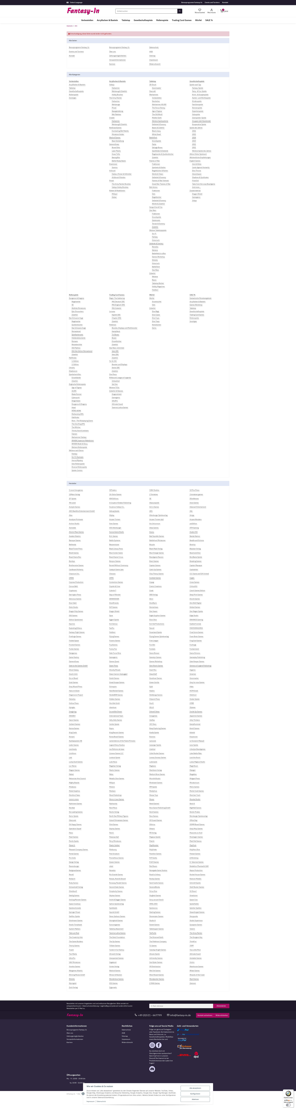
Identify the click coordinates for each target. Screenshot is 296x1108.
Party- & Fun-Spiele (199, 91)
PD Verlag (152, 833)
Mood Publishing (115, 795)
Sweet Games (154, 925)
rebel (111, 866)
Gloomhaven (196, 174)
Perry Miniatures (115, 841)
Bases (154, 280)
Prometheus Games (116, 858)
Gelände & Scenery (159, 124)
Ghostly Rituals (114, 670)
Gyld (151, 686)
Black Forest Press (75, 549)
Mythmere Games (75, 804)
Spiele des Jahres (196, 128)
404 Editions (113, 499)
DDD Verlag (153, 595)
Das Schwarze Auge (76, 318)
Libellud (152, 749)
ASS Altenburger (115, 528)
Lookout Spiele (114, 757)
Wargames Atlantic (76, 971)
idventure (112, 707)
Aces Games (194, 503)
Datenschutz (126, 1030)
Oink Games (113, 824)
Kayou (111, 728)
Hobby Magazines (158, 286)
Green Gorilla (154, 682)
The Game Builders (76, 941)
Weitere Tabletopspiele (157, 230)
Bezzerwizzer (114, 544)
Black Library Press (116, 549)
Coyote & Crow (114, 586)
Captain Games (154, 565)
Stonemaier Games (156, 916)
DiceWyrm (153, 603)
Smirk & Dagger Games (117, 900)
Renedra (155, 247)
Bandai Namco (195, 536)
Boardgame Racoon (156, 557)
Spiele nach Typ (195, 85)
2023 (194, 141)
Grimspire (113, 686)
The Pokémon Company (157, 941)
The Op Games (114, 941)
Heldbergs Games (155, 695)
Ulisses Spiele (154, 954)
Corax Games (194, 582)
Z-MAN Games (154, 983)
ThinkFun (193, 941)
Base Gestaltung (118, 141)
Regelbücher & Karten (160, 171)
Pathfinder (73, 358)
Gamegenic (196, 197)
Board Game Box (75, 557)
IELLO (151, 707)
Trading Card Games (197, 315)
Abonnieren (221, 1006)
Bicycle (152, 544)
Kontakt (225, 2)
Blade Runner (77, 394)
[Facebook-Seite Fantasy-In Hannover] (159, 1045)
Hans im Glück (74, 691)
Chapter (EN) (116, 318)
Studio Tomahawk (75, 925)
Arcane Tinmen (114, 519)
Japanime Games (196, 716)
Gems (154, 328)
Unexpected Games (116, 958)
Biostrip (192, 544)
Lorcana (112, 311)
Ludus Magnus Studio (197, 762)
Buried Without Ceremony (118, 565)
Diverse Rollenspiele (79, 467)
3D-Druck (152, 85)
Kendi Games (194, 728)
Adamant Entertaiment (198, 507)
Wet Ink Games (154, 971)
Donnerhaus (153, 607)
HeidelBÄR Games (116, 695)
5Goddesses (194, 499)
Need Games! (154, 804)
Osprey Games (114, 829)
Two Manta (73, 954)
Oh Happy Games (75, 824)
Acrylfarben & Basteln (197, 301)
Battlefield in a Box (159, 253)
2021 (194, 147)
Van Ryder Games (155, 962)
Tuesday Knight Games (157, 950)
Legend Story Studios (117, 745)
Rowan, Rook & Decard (117, 879)
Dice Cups (155, 318)
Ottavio (152, 829)
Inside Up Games (196, 711)
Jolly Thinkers (195, 720)
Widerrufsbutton (222, 1015)
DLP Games (113, 607)
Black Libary (156, 131)
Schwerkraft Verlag (76, 887)
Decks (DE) (116, 368)
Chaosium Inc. (74, 574)
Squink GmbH (114, 912)
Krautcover (113, 164)
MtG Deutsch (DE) (118, 301)
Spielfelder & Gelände (160, 151)
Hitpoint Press (154, 699)
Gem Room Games (156, 666)
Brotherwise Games (76, 565)
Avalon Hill (193, 532)
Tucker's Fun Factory (116, 950)
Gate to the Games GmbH (78, 666)
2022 (194, 144)
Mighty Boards (74, 783)
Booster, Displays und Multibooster (124, 328)
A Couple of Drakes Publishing (120, 503)
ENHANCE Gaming (196, 620)
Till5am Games (114, 946)
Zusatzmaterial (195, 190)
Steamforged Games (197, 912)
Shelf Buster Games (197, 887)
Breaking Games (195, 561)
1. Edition (75, 361)
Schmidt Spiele (195, 883)
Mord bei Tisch (195, 795)
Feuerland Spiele (155, 632)
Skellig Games (74, 895)
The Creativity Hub (76, 937)
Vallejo (111, 85)
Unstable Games (196, 958)
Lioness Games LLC (116, 753)
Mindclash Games (155, 783)
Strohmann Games (75, 920)
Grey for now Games (197, 682)
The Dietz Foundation (117, 937)
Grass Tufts (116, 154)
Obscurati (72, 820)
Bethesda (72, 544)
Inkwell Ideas (154, 711)
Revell (71, 874)
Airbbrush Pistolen (118, 177)
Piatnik (151, 841)
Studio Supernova (196, 920)
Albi (191, 511)
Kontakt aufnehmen (205, 1015)
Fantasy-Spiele (197, 88)
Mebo (111, 774)
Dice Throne (196, 171)
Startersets (156, 220)
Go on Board (73, 678)
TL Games (153, 946)
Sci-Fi (154, 234)
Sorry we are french (156, 900)
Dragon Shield (197, 194)
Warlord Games (114, 137)
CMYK (111, 578)
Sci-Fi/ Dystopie (77, 457)
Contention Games (116, 582)
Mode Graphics (74, 791)
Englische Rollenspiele (77, 384)
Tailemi (192, 929)
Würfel (151, 298)
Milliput (114, 194)
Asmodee (72, 528)
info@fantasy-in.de (180, 1015)
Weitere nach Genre (76, 450)
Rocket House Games (197, 874)
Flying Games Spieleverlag (159, 636)
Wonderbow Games (116, 979)
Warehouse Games (196, 966)
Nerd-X (192, 804)
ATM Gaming (194, 528)
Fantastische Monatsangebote (200, 298)
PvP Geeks (153, 858)
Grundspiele (156, 141)
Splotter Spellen (195, 908)
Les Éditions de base (116, 749)
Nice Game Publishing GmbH (159, 808)
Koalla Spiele (154, 732)
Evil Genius (113, 624)
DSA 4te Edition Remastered (82, 351)
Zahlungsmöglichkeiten (75, 1036)
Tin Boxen (115, 334)
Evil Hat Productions (156, 624)
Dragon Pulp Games (76, 611)
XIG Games (113, 983)
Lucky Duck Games (76, 762)
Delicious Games (75, 599)
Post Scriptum (114, 854)
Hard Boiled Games (116, 691)
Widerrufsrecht (127, 1042)
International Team (116, 716)
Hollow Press (74, 703)
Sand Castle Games (156, 883)
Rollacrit (72, 879)
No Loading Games (76, 812)
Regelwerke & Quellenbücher (162, 154)
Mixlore (112, 787)
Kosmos (152, 737)
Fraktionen (156, 164)
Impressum (126, 1039)
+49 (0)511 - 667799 (150, 1015)
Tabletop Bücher (158, 283)
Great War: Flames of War (161, 184)
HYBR (192, 703)
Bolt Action (153, 187)
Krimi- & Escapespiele (200, 95)
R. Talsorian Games (197, 862)
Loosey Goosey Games (157, 757)
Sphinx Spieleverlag (116, 904)
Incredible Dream (115, 711)
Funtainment (194, 649)
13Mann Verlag (74, 494)
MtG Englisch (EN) (118, 305)
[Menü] (292, 1090)
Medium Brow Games (157, 774)
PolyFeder (153, 849)
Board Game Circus (116, 557)
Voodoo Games (74, 966)
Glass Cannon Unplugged (118, 674)
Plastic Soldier (114, 845)
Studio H (152, 920)
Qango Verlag (74, 862)
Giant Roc (152, 670)
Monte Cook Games (197, 791)
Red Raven (153, 866)
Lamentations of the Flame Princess (122, 741)
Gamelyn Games (155, 657)
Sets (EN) (115, 354)
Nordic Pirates (195, 812)
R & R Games (154, 862)
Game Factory (74, 657)
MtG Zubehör (116, 308)
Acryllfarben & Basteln (77, 85)
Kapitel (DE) (116, 315)
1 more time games (76, 490)
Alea (70, 515)
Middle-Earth (157, 118)
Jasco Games (74, 720)
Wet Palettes (116, 114)
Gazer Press (113, 666)
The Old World (157, 114)
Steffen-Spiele (74, 916)
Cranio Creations (155, 586)
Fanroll (151, 628)
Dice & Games (195, 599)
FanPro (111, 628)
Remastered (76, 331)
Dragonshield (116, 394)
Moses (151, 799)
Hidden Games (114, 699)
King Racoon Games (116, 732)
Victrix (192, 962)
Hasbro (152, 691)
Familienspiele (197, 104)
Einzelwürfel (156, 301)
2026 (194, 131)
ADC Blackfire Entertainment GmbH (82, 511)
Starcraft (152, 91)
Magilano (152, 766)
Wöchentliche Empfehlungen (200, 157)
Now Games (153, 816)
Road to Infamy (154, 874)
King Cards (73, 732)
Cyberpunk (76, 397)
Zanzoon (193, 983)
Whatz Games (195, 971)
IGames (192, 707)
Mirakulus (72, 787)
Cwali (151, 590)
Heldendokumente (78, 338)
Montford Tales (74, 795)
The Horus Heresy (158, 108)
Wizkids (155, 260)
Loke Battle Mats (196, 753)
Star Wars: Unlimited (116, 348)
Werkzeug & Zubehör (119, 91)
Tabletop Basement (116, 929)
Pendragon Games (196, 837)
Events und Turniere (212, 2)
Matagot (192, 770)
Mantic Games (114, 770)
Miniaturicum (194, 783)
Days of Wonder (115, 595)
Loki (70, 757)
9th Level (72, 503)
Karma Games (74, 728)
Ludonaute (153, 762)
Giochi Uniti (73, 674)
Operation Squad (75, 829)
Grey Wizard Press (75, 686)
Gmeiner (193, 674)
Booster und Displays (119, 364)
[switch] (288, 1105)
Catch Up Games (155, 569)
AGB (123, 1033)
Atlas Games (154, 528)
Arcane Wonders (196, 519)
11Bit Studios (154, 490)
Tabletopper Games (156, 929)
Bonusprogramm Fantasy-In (191, 2)
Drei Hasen (153, 611)
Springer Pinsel (74, 912)
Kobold (192, 732)
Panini (111, 833)
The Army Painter (115, 98)
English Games (195, 161)
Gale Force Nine (115, 653)
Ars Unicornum (154, 524)
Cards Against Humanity (201, 167)
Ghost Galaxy (74, 670)
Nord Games (153, 812)
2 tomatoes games (196, 494)
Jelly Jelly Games (115, 720)
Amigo (192, 515)
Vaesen (74, 434)
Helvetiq (72, 699)
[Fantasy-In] (83, 11)
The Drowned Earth (156, 937)
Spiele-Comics (77, 470)
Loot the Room (195, 757)
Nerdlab (72, 808)
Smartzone (193, 895)
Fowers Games (114, 641)
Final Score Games (196, 632)
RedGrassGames (115, 128)
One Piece (113, 374)
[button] (211, 11)
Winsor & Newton (115, 975)
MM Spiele (153, 787)
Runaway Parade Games (118, 883)
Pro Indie (72, 858)
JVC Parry (152, 724)
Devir (151, 599)
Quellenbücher (77, 325)
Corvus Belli (73, 586)
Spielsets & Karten (159, 167)
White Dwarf (156, 134)
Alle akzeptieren (195, 1088)
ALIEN (74, 391)
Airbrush (112, 171)
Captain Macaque (196, 565)
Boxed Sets (116, 147)
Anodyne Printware (76, 519)
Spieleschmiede (75, 908)
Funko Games (74, 649)
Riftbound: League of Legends (120, 378)
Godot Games (114, 678)
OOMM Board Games (197, 824)
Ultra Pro (72, 958)
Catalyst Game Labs (116, 569)
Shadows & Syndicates (200, 177)
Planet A (72, 845)
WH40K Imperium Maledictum (83, 440)
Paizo (71, 833)
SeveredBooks (154, 887)
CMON (71, 578)
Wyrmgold (72, 983)
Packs (154, 144)
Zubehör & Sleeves (116, 391)
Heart (74, 407)
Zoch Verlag (73, 987)
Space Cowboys (74, 904)
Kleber (114, 197)
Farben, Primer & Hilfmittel (121, 174)
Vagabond (112, 962)
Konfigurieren (195, 1094)
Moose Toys (153, 795)
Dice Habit (73, 603)
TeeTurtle (152, 933)
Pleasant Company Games (78, 849)
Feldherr (155, 290)
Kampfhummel (195, 724)
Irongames (153, 716)
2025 (194, 134)
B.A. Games (113, 536)
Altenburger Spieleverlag (158, 515)
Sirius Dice (153, 891)
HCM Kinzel (194, 691)
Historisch (156, 240)
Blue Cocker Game (116, 553)
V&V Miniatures (74, 962)
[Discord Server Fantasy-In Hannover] (152, 1069)
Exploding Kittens (75, 628)
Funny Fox (113, 649)
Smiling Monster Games (77, 900)
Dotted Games (195, 607)
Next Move (113, 808)
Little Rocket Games (156, 753)
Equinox (72, 624)
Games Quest (114, 661)
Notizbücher (156, 325)
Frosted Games (74, 645)
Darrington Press (75, 595)
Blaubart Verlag (195, 549)
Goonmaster (156, 88)
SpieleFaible (194, 904)
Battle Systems (114, 540)
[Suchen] (179, 11)
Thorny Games (74, 946)
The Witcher (76, 427)
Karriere (69, 1042)
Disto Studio (73, 607)
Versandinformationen (75, 1039)
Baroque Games (75, 540)
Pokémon (112, 325)
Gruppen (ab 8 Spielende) (201, 121)
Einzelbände (76, 378)
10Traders (113, 490)
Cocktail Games (155, 578)
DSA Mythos (76, 348)
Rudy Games (73, 883)
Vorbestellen (157, 98)
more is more (74, 799)
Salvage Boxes (157, 147)
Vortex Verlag (114, 966)
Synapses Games (196, 925)
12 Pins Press (194, 490)
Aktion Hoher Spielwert (198, 154)
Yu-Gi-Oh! (113, 361)
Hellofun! (193, 695)
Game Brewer (154, 653)
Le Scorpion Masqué (197, 741)
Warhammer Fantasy (79, 437)
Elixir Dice (153, 620)
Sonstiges (72, 98)
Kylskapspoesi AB (75, 741)
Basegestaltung (117, 111)
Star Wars (152, 210)
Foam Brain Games (196, 636)
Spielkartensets (77, 334)
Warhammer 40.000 (159, 104)
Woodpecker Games (156, 979)
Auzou (151, 532)
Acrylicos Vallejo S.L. (116, 507)
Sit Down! (193, 891)
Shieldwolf (73, 891)
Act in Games (154, 507)
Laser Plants (116, 151)
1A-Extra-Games (115, 494)
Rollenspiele (73, 95)
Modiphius (153, 791)
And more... (196, 187)
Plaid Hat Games (196, 841)
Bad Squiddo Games (156, 536)
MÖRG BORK (76, 411)
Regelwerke (76, 301)
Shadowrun (73, 371)
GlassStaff (153, 674)
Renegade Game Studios (158, 870)
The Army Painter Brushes (121, 184)
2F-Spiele (72, 499)
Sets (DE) (115, 351)
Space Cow (194, 900)
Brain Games (154, 561)
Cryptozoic (73, 590)
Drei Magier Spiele (196, 611)
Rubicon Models (195, 879)
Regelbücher (156, 197)
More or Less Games (116, 799)
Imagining (72, 711)
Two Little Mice (195, 950)
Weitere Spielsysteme (160, 121)
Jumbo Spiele (114, 724)
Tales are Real (74, 933)
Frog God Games (196, 641)
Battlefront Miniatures (157, 540)
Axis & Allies (196, 164)
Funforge (193, 645)
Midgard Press (195, 778)
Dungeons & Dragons (76, 298)
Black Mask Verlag (155, 549)
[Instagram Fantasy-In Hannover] (152, 1045)
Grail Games (73, 682)
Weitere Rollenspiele (79, 447)
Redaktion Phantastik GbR (199, 866)
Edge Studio (194, 615)
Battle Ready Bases (119, 161)
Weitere (155, 250)
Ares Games (113, 524)
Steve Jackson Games (117, 916)
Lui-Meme (72, 766)
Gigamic (193, 670)
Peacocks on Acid (196, 833)
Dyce (111, 615)
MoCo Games (194, 787)
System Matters (74, 929)
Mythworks (113, 804)
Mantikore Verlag (155, 770)
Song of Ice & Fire (155, 207)
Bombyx (72, 561)
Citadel (111, 118)
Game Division (195, 653)
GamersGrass (114, 144)
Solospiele (196, 114)
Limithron (72, 753)
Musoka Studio (195, 799)
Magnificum (194, 766)
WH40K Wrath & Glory (80, 444)
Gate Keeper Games (197, 661)
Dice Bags (155, 311)
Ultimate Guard (117, 404)
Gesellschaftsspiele (76, 91)
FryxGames (113, 645)
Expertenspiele (197, 111)
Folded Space (74, 641)
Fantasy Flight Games (77, 632)
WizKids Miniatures (79, 308)
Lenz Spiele (194, 745)
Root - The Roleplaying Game (82, 421)
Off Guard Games (155, 820)
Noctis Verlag (114, 812)
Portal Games (74, 854)
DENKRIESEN (114, 599)
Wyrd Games (194, 979)
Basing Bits (116, 157)
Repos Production (196, 870)
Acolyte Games (74, 507)
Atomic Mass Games (76, 532)
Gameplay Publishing (197, 657)
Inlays (194, 200)
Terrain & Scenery (158, 224)
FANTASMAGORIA (196, 628)
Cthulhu (72, 368)
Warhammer (153, 95)
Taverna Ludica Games (120, 407)
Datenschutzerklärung (91, 1006)
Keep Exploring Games (157, 728)
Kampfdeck (116, 331)
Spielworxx (153, 908)
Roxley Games (154, 879)
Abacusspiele (154, 503)
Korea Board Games (116, 737)
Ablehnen (195, 1099)
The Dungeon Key (196, 937)
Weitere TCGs (114, 388)
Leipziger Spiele (155, 745)
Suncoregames (114, 925)
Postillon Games (155, 854)
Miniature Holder (118, 134)
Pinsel (114, 108)
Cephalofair (194, 569)
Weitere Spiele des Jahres (201, 151)
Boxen (114, 338)
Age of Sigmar (157, 111)
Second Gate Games (116, 887)
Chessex (112, 574)
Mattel (71, 774)
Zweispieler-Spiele (199, 118)
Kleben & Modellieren (117, 190)
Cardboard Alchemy (76, 569)
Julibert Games (74, 724)
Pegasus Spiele (154, 837)
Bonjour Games (114, 561)
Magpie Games (74, 770)
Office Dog (193, 820)
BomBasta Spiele (196, 557)
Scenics (114, 167)
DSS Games (73, 615)
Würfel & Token (157, 174)
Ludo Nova (113, 762)
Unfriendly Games (155, 958)
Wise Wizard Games (156, 975)
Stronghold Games (116, 920)
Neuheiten (156, 101)
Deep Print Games (196, 595)
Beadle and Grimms (197, 540)
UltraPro (115, 401)
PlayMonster (153, 845)
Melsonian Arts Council (77, 778)
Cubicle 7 (112, 590)
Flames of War (154, 161)
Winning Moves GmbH (77, 975)
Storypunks (194, 916)
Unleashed (116, 381)
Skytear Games (114, 895)
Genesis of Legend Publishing (200, 666)
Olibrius (152, 824)
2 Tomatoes (153, 494)
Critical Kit (193, 586)
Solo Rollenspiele (78, 464)
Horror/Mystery (77, 460)
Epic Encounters (77, 311)
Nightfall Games (195, 808)
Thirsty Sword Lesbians (80, 431)
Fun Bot (152, 645)
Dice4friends (114, 603)
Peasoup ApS (114, 837)
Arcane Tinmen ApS (156, 519)
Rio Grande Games (116, 874)
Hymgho (72, 707)
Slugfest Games (155, 895)
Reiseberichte (77, 344)
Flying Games (114, 636)
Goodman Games (155, 678)
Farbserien (116, 88)
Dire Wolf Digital (195, 603)
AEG (151, 511)
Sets (153, 194)
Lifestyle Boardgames (197, 749)
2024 (194, 137)
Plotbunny (113, 849)
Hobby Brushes (117, 95)
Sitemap (125, 1036)
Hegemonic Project (76, 695)
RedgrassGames (75, 870)
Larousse (152, 741)
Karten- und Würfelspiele (201, 98)
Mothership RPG (77, 414)
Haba (191, 686)
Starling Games (154, 912)
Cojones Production (76, 582)
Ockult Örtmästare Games (118, 820)
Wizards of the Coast (197, 975)
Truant (71, 950)
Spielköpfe (113, 908)
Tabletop (72, 88)
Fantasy (155, 237)
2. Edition (75, 364)
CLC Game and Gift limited (199, 574)
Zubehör (155, 157)
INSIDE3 (72, 716)
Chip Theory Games (156, 574)
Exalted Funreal (195, 624)
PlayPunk (193, 845)
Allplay (111, 515)
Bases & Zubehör (158, 128)
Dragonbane (76, 401)
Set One (115, 384)
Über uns (70, 1033)
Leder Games (74, 745)
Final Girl (195, 181)
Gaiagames (73, 653)
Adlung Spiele (114, 511)
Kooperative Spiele (199, 124)
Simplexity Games (115, 891)
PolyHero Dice (195, 849)
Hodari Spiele (194, 699)
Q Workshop (194, 858)
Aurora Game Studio (116, 532)
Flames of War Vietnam (160, 181)
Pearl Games (73, 837)
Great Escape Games (116, 682)
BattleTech (153, 137)
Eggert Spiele (114, 620)
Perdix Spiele (74, 841)
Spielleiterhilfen (75, 374)
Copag (151, 582)
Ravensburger (74, 866)
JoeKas (152, 720)
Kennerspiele (197, 108)
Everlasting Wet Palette (120, 131)
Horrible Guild (114, 703)
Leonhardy (73, 749)
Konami (72, 737)
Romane (75, 341)
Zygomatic (113, 987)
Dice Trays (155, 321)
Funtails (152, 649)
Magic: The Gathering (117, 298)
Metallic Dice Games (116, 778)
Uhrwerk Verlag (114, 954)
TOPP (192, 946)
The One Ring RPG (78, 424)
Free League (153, 641)
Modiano (112, 791)
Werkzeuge (116, 104)
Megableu (193, 774)
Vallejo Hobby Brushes (120, 187)
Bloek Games (74, 553)
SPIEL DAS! (153, 904)
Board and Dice (195, 553)
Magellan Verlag (115, 766)
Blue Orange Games (156, 553)
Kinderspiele (197, 101)
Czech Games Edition (197, 590)
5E (73, 305)
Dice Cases (156, 315)
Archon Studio (74, 524)
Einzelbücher (116, 341)
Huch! (151, 703)
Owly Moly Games (196, 829)
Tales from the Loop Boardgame (203, 184)
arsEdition (193, 524)
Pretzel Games (195, 854)
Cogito (192, 578)
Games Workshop (158, 257)
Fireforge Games (75, 636)
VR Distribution (154, 966)
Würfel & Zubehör (158, 204)
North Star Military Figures (118, 816)
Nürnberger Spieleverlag (198, 816)
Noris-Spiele (73, 816)
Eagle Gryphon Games (157, 615)
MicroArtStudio (154, 778)
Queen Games (114, 862)
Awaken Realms (75, 536)
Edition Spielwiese (76, 620)
